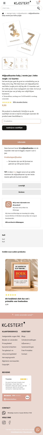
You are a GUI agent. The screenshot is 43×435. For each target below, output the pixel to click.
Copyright (5, 365)
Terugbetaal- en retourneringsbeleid (9, 352)
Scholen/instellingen (29, 340)
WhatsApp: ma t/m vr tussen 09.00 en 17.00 (20, 413)
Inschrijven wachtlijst (14, 128)
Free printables (27, 351)
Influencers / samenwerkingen (28, 345)
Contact (24, 354)
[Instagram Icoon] (4, 422)
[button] (4, 3)
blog (14, 172)
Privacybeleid (7, 343)
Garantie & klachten (9, 347)
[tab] (21, 142)
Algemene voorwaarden (10, 361)
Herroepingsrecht (8, 358)
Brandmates (27, 432)
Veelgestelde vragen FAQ (11, 336)
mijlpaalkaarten (22, 13)
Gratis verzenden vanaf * (23, 315)
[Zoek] (39, 8)
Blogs (23, 336)
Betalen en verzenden (10, 340)
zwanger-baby (11, 13)
